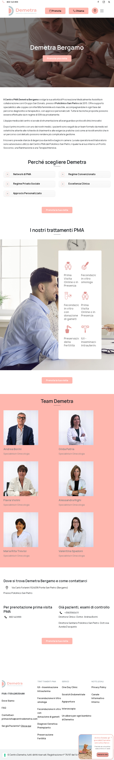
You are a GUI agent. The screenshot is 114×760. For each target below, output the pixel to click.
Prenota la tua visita (57, 210)
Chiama (79, 10)
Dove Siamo (8, 700)
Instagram (104, 2)
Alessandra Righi (70, 500)
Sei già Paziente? (16, 725)
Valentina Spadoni (71, 551)
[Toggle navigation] (102, 10)
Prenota (56, 10)
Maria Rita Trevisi (15, 551)
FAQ (4, 707)
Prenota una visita (57, 58)
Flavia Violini (11, 500)
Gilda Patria (66, 449)
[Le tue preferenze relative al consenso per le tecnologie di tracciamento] (5, 755)
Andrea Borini (12, 449)
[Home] (12, 683)
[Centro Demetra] (22, 11)
